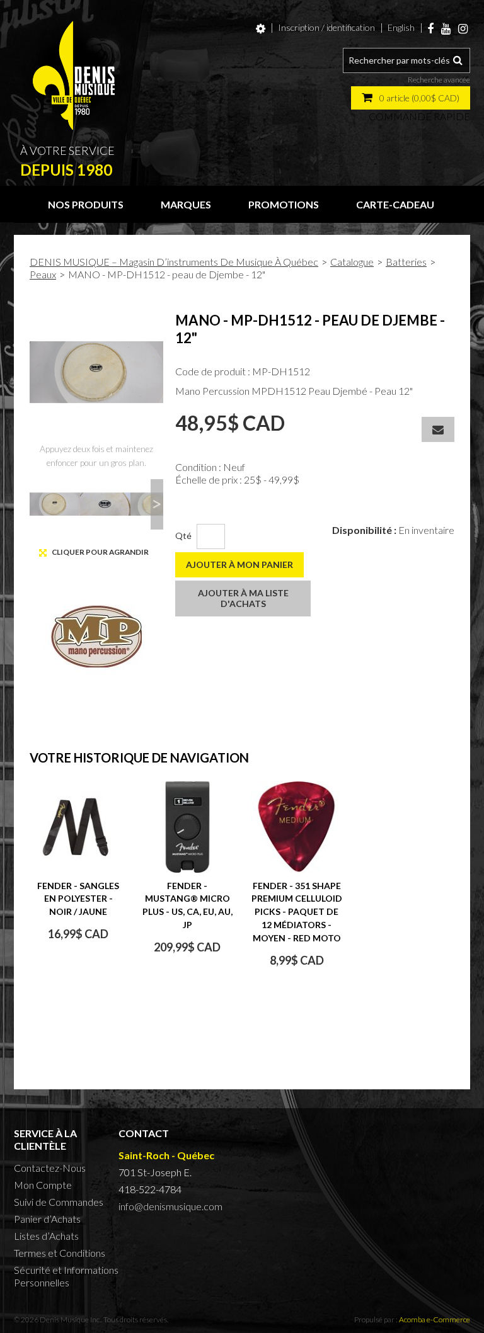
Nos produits (86, 204)
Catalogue (352, 262)
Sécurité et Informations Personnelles (66, 1276)
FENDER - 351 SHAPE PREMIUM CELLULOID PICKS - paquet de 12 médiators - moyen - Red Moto (296, 911)
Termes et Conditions (59, 1253)
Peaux (43, 274)
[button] (410, 98)
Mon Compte (43, 1185)
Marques (186, 204)
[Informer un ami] (438, 429)
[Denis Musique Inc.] (74, 75)
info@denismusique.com (170, 1206)
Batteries (406, 262)
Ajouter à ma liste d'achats (243, 598)
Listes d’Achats (46, 1236)
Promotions (283, 204)
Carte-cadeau (395, 204)
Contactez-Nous (50, 1168)
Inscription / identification (326, 27)
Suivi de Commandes (58, 1202)
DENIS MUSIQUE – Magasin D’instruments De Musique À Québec (174, 262)
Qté (183, 535)
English (401, 27)
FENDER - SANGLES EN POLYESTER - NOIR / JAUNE (78, 898)
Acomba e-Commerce (434, 1319)
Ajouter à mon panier (239, 564)
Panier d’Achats (47, 1219)
